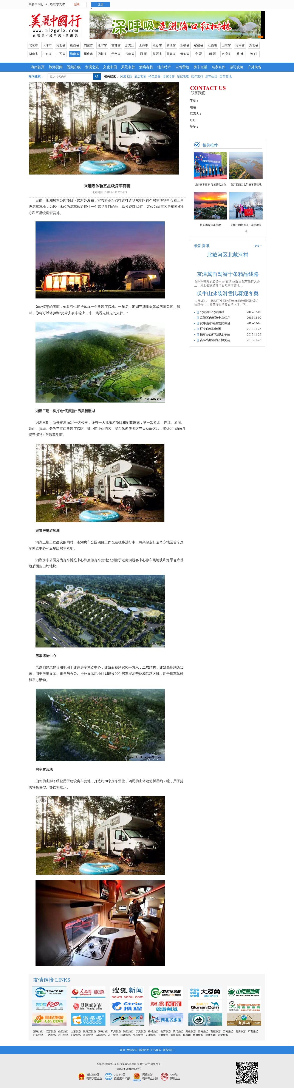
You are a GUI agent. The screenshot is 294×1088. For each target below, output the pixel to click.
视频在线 (74, 67)
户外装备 (255, 67)
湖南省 (33, 54)
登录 (77, 4)
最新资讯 (201, 246)
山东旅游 (76, 1031)
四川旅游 (116, 1031)
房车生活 (200, 67)
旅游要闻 (56, 67)
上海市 (143, 45)
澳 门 (253, 54)
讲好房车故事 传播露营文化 (210, 184)
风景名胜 (128, 67)
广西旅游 (253, 1031)
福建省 (198, 45)
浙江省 (171, 45)
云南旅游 (228, 1031)
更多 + (258, 245)
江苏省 (157, 45)
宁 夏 (198, 54)
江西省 (212, 45)
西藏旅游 (215, 1031)
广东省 (47, 54)
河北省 (60, 45)
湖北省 (253, 45)
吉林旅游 (101, 1035)
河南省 (239, 45)
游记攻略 (236, 67)
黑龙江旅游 (89, 1031)
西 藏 (143, 54)
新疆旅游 (191, 1031)
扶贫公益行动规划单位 (214, 334)
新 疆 (212, 54)
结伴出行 (197, 76)
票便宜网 (210, 1035)
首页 (122, 1049)
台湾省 (226, 54)
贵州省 (116, 54)
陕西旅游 (128, 1031)
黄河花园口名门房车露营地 (246, 184)
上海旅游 (163, 1035)
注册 (100, 4)
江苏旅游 (51, 1031)
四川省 (102, 54)
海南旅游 (103, 1031)
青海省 (184, 54)
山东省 (226, 45)
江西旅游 (51, 1035)
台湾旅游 (166, 1031)
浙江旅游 (63, 1035)
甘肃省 (171, 54)
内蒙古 (88, 45)
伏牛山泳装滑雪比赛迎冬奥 (228, 293)
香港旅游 (153, 1031)
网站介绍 (132, 1049)
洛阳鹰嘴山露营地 (210, 224)
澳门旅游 (178, 1031)
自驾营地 (182, 67)
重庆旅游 (175, 1035)
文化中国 (110, 67)
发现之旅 (92, 67)
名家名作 (218, 67)
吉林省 (116, 45)
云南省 (129, 54)
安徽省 (184, 45)
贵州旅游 (240, 1031)
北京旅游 (138, 1035)
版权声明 (144, 1049)
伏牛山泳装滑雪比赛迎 (214, 323)
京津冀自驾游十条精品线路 (228, 274)
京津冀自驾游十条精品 (214, 317)
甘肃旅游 (198, 1035)
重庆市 (88, 54)
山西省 (74, 45)
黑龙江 (129, 45)
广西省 (60, 54)
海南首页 (38, 67)
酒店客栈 (146, 67)
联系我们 (168, 1049)
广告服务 (156, 1049)
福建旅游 (126, 1035)
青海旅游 (203, 1031)
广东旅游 (38, 1035)
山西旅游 (63, 1031)
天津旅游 (150, 1035)
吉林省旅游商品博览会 (214, 340)
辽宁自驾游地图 (210, 329)
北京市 (33, 45)
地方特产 (164, 67)
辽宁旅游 (113, 1035)
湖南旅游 (38, 1031)
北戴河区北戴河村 (227, 255)
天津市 (47, 45)
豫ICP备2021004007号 (129, 1068)
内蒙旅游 (223, 1035)
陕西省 (157, 54)
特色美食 (155, 76)
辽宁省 (102, 45)
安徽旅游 (76, 1035)
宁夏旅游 (141, 1031)
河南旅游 (88, 1035)
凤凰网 (187, 1035)
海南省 (74, 54)
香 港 (240, 54)
